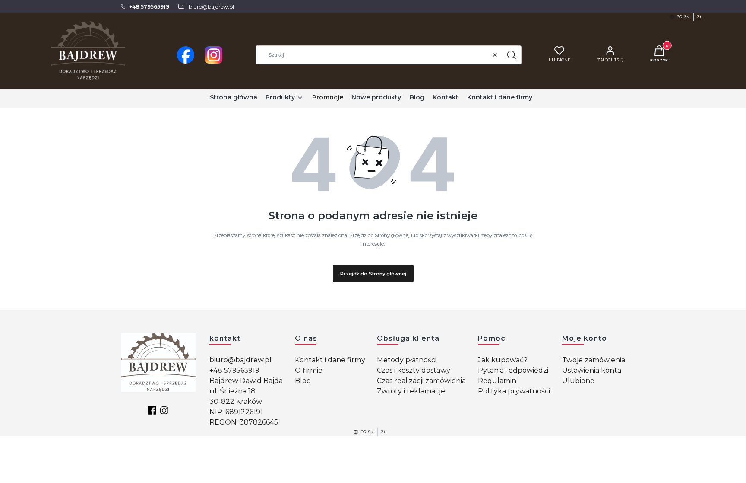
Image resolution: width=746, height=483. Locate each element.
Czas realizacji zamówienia (421, 381)
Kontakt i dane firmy (330, 360)
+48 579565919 (234, 370)
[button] (511, 55)
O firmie (308, 370)
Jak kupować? (503, 360)
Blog (303, 381)
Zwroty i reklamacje (411, 391)
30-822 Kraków (235, 401)
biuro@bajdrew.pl (240, 360)
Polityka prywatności (514, 391)
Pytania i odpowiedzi (513, 370)
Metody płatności (406, 360)
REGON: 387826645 (243, 422)
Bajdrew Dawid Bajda (246, 381)
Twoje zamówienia (593, 360)
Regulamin (497, 381)
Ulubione (578, 381)
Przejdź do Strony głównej (373, 274)
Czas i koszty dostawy (413, 370)
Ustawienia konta (591, 370)
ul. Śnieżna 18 (232, 391)
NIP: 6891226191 (236, 412)
